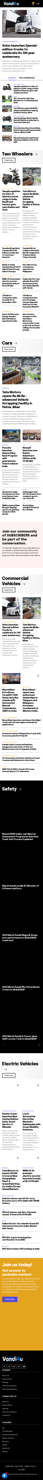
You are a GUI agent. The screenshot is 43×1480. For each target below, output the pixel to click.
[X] (19, 1367)
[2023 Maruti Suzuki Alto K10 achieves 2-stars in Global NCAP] (21, 965)
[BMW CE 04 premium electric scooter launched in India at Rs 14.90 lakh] (32, 1160)
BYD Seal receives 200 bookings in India (20, 1249)
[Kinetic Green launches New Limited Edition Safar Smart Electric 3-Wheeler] (11, 1095)
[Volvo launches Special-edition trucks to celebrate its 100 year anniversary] (21, 24)
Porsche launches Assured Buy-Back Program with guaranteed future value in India (27, 130)
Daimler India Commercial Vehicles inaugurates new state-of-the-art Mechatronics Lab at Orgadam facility (19, 747)
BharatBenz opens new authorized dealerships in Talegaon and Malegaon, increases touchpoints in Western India (30, 700)
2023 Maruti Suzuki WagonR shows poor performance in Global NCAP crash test (19, 938)
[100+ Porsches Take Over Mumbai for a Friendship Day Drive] (7, 99)
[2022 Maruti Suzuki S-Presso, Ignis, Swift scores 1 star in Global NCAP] (21, 1014)
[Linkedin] (14, 1367)
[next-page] (39, 1045)
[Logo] (12, 3)
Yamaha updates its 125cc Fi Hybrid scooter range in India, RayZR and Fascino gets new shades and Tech (26, 90)
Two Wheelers (27, 246)
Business (17, 106)
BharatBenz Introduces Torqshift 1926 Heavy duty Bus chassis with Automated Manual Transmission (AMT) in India (10, 700)
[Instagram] (9, 1367)
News (15, 96)
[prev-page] (4, 1045)
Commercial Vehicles (10, 41)
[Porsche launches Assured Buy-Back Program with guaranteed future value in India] (7, 128)
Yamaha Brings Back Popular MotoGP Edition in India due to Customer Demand (26, 120)
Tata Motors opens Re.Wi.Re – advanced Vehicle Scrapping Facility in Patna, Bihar (26, 110)
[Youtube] (24, 1367)
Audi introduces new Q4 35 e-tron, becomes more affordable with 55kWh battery (20, 1201)
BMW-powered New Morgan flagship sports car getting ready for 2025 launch (11, 510)
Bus (3, 687)
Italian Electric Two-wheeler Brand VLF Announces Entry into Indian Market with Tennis (31, 283)
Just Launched (19, 84)
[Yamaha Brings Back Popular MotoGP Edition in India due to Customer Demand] (7, 118)
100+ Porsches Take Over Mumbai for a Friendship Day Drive (26, 101)
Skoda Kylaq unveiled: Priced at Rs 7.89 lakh (31, 508)
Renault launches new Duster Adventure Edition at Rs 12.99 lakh (26, 140)
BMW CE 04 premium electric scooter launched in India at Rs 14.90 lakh (32, 1176)
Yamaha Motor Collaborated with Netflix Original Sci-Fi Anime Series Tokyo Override (31, 252)
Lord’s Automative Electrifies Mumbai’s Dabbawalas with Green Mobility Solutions (31, 1122)
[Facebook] (4, 1367)
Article (25, 489)
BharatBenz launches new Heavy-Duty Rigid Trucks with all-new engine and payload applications (21, 722)
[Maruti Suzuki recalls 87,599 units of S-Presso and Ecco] (21, 864)
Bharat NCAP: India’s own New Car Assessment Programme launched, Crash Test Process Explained (20, 837)
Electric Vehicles (7, 276)
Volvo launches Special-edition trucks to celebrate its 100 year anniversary (11, 630)
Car (15, 136)
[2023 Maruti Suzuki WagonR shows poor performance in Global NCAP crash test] (21, 913)
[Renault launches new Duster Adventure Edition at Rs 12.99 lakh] (7, 138)
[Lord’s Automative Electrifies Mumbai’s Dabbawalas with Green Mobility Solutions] (32, 1095)
